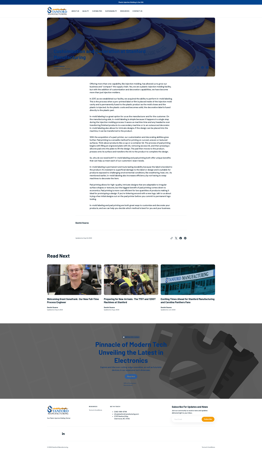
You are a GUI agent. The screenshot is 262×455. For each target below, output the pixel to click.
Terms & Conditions (95, 410)
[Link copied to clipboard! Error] (193, 67)
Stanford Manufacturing (60, 447)
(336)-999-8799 (120, 412)
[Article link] (74, 287)
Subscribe (208, 419)
